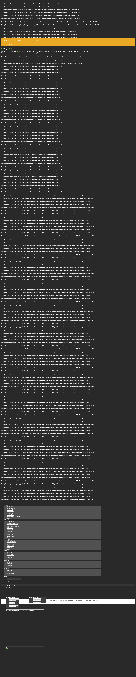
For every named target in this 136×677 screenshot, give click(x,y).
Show (37, 599)
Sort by (14, 599)
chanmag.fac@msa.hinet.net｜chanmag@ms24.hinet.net (45, 40)
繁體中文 (10, 44)
